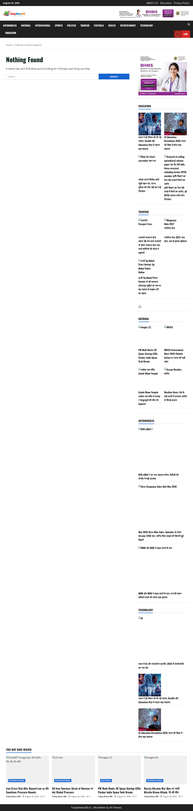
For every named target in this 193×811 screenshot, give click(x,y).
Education (166, 3)
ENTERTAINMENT (128, 25)
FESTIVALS (99, 25)
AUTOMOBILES (10, 25)
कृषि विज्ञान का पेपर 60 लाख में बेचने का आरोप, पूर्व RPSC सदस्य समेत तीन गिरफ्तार (175, 193)
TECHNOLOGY (146, 25)
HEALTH (112, 25)
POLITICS (71, 25)
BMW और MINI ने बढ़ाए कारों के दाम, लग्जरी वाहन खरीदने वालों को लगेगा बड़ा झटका (159, 595)
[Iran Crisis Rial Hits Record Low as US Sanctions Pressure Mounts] (27, 770)
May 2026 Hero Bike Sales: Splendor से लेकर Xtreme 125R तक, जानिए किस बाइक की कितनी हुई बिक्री (161, 536)
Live (186, 34)
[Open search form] (189, 24)
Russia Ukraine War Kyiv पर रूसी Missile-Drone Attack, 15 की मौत (161, 790)
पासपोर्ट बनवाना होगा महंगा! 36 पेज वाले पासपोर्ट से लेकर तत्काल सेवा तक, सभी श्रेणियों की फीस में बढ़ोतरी (149, 244)
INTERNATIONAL (42, 25)
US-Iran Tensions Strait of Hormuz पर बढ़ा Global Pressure (72, 790)
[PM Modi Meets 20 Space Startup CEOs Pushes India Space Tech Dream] (119, 770)
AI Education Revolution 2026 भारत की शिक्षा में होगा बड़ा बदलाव (175, 142)
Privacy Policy (181, 3)
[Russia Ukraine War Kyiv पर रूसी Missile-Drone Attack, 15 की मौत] (165, 770)
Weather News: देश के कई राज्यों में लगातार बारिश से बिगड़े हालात (175, 396)
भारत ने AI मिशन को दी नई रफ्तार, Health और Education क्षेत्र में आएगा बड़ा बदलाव (149, 142)
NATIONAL (26, 25)
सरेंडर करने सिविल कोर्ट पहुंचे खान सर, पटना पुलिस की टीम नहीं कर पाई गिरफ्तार (149, 185)
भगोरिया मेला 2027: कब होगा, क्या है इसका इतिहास (175, 239)
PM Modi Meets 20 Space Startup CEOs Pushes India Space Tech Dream (148, 355)
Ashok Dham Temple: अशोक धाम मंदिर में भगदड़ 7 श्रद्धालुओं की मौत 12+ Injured (149, 398)
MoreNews (99, 807)
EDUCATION (10, 33)
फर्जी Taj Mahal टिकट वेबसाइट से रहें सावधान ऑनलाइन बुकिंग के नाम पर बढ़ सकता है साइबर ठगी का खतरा (149, 285)
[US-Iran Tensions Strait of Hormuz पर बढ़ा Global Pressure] (73, 770)
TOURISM (85, 25)
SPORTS (59, 25)
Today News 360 (13, 796)
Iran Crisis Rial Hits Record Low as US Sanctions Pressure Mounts (27, 790)
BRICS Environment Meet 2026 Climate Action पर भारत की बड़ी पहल (174, 355)
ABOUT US (152, 3)
